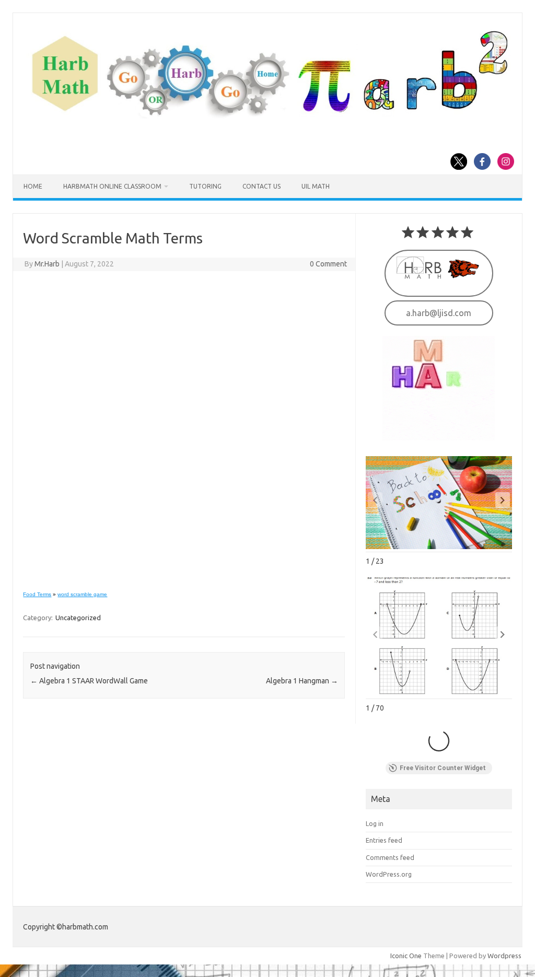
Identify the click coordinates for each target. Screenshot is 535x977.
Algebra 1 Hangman (302, 681)
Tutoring (205, 186)
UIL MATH (315, 186)
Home (33, 186)
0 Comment (328, 264)
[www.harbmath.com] (267, 116)
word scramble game (82, 594)
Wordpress (504, 955)
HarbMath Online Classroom (112, 186)
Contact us (261, 186)
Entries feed (384, 840)
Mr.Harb (47, 264)
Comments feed (390, 857)
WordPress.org (389, 874)
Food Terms (37, 594)
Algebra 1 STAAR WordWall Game (89, 681)
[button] (502, 500)
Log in (374, 823)
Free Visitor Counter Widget (443, 768)
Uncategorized (78, 617)
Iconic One (406, 955)
